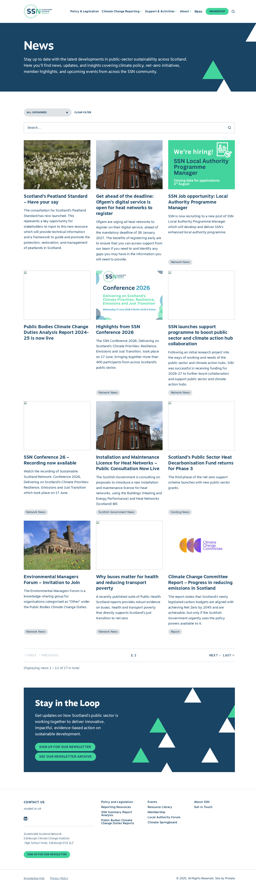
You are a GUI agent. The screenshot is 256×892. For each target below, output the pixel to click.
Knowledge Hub (34, 878)
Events (152, 802)
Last (227, 655)
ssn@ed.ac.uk (32, 809)
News (198, 11)
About (184, 11)
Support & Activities (159, 11)
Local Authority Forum (164, 817)
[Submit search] (229, 127)
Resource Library (160, 807)
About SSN (202, 802)
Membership (156, 812)
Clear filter (82, 112)
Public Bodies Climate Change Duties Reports (117, 821)
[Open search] (233, 11)
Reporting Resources (116, 807)
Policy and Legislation (117, 802)
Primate (230, 878)
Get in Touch (203, 807)
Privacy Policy (59, 878)
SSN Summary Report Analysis (116, 813)
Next (213, 655)
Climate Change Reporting (121, 11)
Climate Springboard (162, 822)
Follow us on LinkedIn (25, 818)
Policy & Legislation (84, 11)
